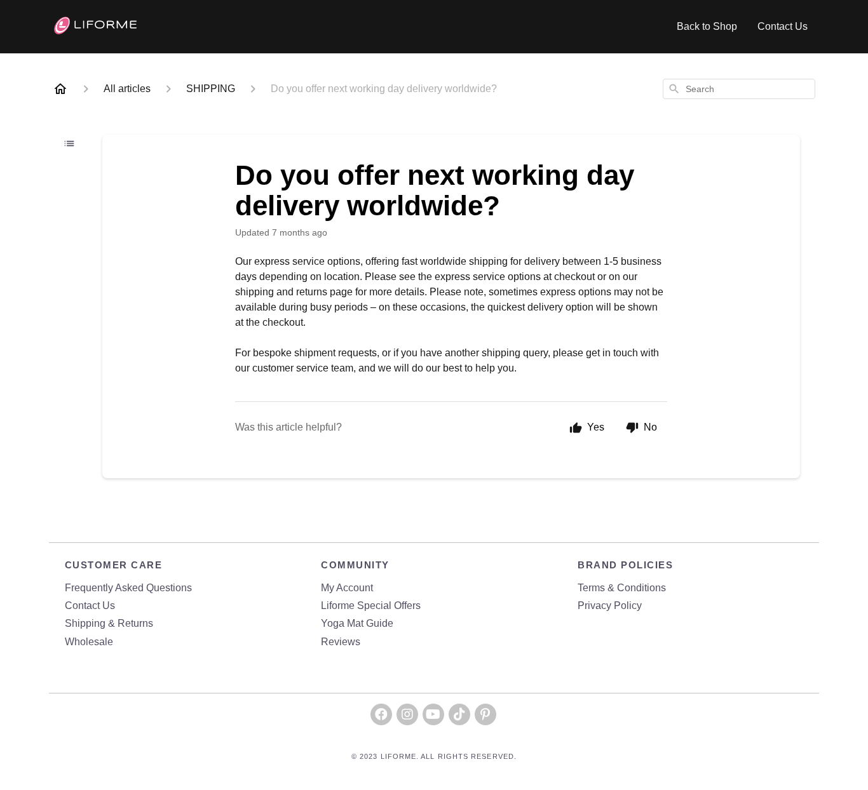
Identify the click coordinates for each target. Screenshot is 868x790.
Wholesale (89, 641)
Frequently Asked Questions (128, 587)
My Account (347, 587)
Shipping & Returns (109, 623)
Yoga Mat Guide (357, 623)
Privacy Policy (610, 605)
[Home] (60, 89)
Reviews (340, 641)
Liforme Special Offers (371, 605)
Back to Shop (707, 26)
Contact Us (782, 26)
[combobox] (739, 89)
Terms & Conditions (622, 587)
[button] (381, 714)
